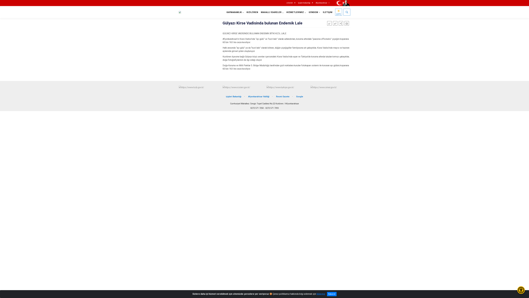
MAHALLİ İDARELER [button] (271, 12)
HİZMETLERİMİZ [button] (295, 12)
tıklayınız (321, 294)
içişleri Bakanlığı (233, 96)
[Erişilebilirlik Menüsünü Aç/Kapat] (521, 290)
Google (299, 96)
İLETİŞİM (327, 12)
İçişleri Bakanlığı (304, 3)
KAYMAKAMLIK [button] (234, 12)
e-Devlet (290, 3)
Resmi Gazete (282, 96)
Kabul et (331, 294)
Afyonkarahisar (321, 3)
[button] (341, 23)
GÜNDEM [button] (313, 12)
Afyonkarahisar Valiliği (258, 96)
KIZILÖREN (252, 12)
